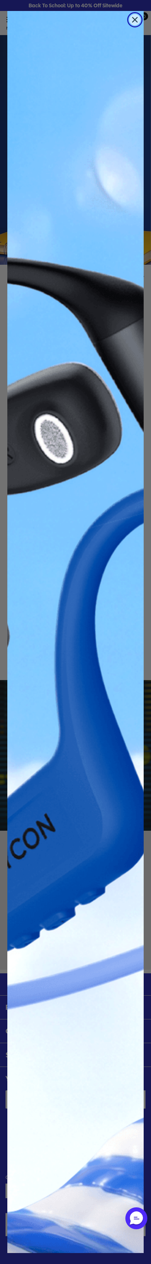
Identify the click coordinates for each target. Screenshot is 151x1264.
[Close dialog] (135, 20)
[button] (136, 1218)
